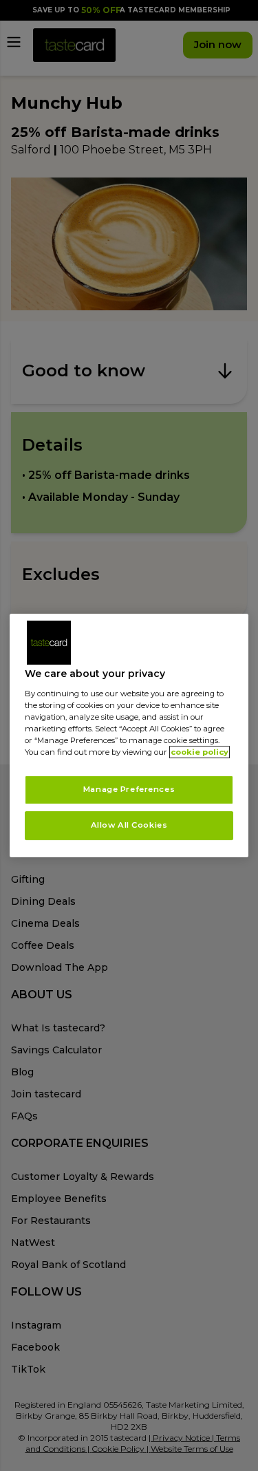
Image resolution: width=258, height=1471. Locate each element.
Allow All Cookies (129, 825)
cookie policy (199, 752)
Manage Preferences (129, 789)
